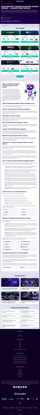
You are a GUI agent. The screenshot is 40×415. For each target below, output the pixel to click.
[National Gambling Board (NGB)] (4, 400)
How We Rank (19, 375)
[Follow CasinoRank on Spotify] (23, 388)
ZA (19, 390)
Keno (20, 345)
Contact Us (20, 372)
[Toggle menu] (2, 1)
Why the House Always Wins (20, 357)
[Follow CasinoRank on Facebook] (14, 388)
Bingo (20, 343)
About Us (20, 370)
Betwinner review (10, 43)
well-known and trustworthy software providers (16, 176)
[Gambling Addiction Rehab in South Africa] (20, 400)
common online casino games (16, 193)
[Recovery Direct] (11, 400)
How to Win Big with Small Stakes (20, 360)
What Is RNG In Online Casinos (19, 362)
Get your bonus (10, 41)
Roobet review (10, 72)
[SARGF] (37, 400)
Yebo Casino (20, 336)
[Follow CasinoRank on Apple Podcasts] (26, 388)
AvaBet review (29, 57)
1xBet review (30, 43)
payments (22, 169)
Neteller (20, 259)
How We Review (20, 374)
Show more (19, 76)
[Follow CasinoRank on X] (19, 388)
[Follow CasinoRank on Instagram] (16, 388)
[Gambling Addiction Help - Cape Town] (30, 400)
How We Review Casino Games (19, 350)
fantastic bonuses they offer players (22, 220)
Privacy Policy (19, 377)
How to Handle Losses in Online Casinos (19, 364)
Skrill (16, 259)
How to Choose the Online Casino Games (19, 358)
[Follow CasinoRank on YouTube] (21, 388)
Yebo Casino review (10, 57)
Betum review (29, 72)
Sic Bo (20, 347)
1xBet (20, 335)
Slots (20, 348)
